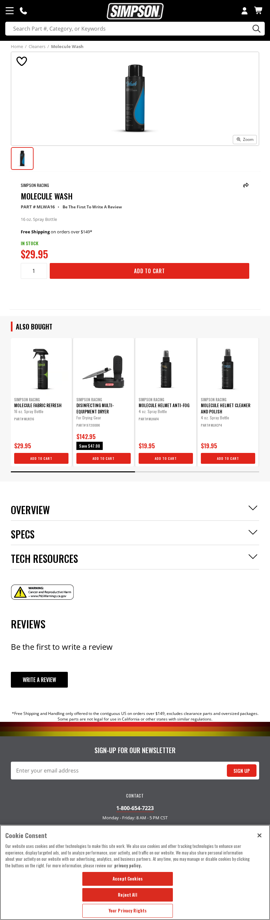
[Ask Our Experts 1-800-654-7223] (23, 10)
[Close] (259, 835)
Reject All (127, 894)
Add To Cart (149, 271)
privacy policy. (128, 865)
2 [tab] (197, 471)
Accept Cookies (128, 878)
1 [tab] (73, 471)
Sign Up (241, 770)
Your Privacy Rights (128, 910)
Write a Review (39, 680)
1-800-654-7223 (135, 808)
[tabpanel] (41, 402)
